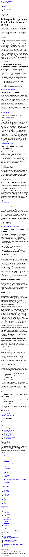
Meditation (6, 491)
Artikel (5, 5)
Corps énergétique (5, 202)
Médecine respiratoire (6, 112)
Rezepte (5, 493)
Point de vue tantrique (6, 179)
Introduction (3, 37)
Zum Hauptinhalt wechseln (7, 1)
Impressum (6, 523)
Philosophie (6, 495)
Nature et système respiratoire (7, 143)
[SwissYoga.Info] (5, 2)
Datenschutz (6, 521)
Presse (5, 515)
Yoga (5, 455)
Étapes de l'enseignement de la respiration (10, 226)
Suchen (17, 530)
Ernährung (6, 490)
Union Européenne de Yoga (7, 415)
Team (5, 6)
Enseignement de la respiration (8, 89)
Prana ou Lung (4, 61)
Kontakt (5, 7)
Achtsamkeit (6, 494)
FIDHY (2, 391)
